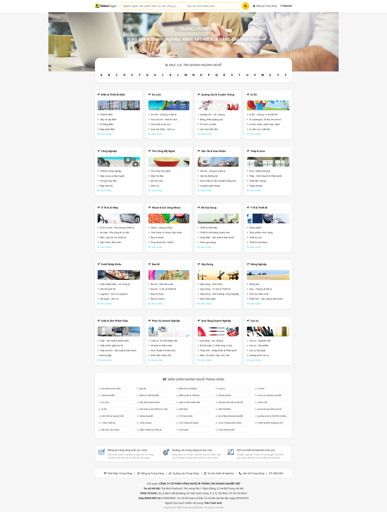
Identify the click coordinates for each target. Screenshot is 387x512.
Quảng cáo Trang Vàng (186, 473)
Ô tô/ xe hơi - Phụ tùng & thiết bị (117, 227)
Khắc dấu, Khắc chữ (161, 355)
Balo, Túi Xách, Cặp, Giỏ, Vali (214, 355)
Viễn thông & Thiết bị (150, 429)
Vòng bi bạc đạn (108, 180)
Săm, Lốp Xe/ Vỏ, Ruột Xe (113, 237)
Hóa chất (262, 402)
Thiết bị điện (106, 114)
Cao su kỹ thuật (257, 350)
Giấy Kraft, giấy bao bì (111, 345)
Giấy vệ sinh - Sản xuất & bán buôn (118, 350)
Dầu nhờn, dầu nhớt (110, 242)
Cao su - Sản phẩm (259, 345)
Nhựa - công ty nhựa (161, 227)
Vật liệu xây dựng (110, 429)
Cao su (254, 320)
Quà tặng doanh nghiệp (216, 320)
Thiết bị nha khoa (258, 242)
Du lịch (156, 94)
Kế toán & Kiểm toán (161, 345)
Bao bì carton (158, 298)
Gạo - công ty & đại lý (260, 288)
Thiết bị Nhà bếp (208, 227)
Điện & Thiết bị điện (113, 94)
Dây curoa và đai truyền (112, 175)
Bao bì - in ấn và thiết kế (163, 288)
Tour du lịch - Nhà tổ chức (164, 119)
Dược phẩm (255, 227)
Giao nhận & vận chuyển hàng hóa (218, 180)
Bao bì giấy (106, 355)
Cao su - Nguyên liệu (260, 340)
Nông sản (254, 284)
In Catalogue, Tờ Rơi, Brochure (265, 119)
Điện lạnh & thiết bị (189, 395)
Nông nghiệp (258, 264)
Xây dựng (207, 264)
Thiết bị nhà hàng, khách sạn (215, 232)
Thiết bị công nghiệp (110, 170)
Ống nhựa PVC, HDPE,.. (163, 242)
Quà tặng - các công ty (211, 340)
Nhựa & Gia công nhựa (166, 207)
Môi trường (224, 409)
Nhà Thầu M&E (208, 298)
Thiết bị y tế (255, 237)
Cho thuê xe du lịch (161, 124)
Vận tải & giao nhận (213, 151)
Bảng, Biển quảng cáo (211, 119)
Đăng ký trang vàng (127, 450)
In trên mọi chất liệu (259, 129)
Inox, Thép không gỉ (259, 170)
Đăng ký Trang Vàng (266, 5)
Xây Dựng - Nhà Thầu (211, 284)
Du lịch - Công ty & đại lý (163, 114)
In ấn (253, 94)
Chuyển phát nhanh (210, 185)
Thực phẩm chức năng (261, 232)
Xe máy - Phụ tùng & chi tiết (114, 232)
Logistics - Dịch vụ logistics (114, 293)
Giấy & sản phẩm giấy (114, 320)
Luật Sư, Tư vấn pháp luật (164, 340)
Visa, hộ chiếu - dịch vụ (163, 129)
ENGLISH (287, 5)
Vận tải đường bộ (209, 175)
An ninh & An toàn (111, 388)
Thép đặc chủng (257, 180)
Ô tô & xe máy (109, 207)
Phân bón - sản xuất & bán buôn (266, 298)
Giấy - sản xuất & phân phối (114, 340)
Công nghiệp (109, 151)
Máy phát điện (107, 129)
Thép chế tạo (256, 185)
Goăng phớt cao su (259, 355)
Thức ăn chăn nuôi (258, 293)
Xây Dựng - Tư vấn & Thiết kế (215, 288)
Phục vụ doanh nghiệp (166, 320)
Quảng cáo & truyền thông (217, 94)
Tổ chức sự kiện (208, 124)
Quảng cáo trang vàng (192, 450)
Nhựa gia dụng (208, 242)
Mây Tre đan (157, 175)
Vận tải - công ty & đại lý (212, 170)
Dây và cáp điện (108, 119)
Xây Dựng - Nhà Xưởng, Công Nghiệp (219, 293)
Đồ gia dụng (208, 207)
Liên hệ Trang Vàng (253, 473)
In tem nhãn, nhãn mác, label (264, 124)
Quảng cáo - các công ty (212, 114)
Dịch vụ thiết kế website (256, 450)
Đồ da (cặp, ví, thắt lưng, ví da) (216, 345)
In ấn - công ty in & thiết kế (263, 114)
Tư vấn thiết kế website (221, 473)
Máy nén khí (106, 185)
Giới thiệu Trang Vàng (119, 473)
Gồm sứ (155, 185)
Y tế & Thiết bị (258, 207)
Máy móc (183, 409)
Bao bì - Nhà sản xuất (162, 284)
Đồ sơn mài (157, 180)
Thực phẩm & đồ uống (229, 423)
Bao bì (156, 264)
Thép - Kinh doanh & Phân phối (265, 175)
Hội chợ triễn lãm (209, 129)
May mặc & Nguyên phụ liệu (154, 409)
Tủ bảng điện (106, 124)
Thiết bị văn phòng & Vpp (270, 423)
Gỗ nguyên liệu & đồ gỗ (230, 402)
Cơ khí (261, 388)
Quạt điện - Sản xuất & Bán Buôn (217, 237)
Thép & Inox (257, 151)
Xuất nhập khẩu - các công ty (115, 284)
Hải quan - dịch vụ (109, 298)
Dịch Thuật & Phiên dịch (163, 350)
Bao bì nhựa (157, 237)
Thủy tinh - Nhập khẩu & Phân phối (218, 350)
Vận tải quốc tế (107, 288)
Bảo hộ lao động (188, 388)
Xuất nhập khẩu (111, 264)
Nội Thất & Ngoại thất (112, 416)
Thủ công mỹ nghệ (163, 151)
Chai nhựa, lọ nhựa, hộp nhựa (166, 232)
